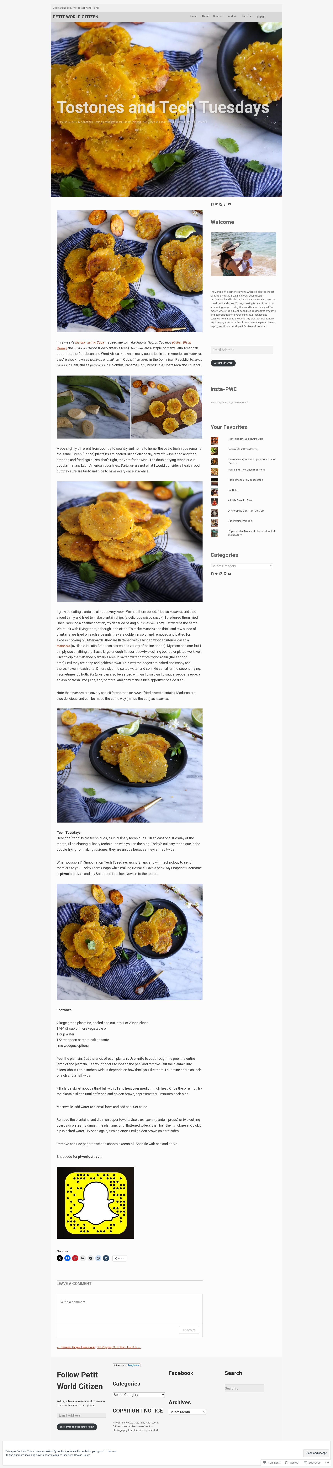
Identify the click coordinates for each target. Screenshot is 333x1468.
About (205, 16)
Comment (189, 1330)
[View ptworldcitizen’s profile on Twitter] (216, 204)
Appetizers (87, 121)
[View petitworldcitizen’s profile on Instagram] (220, 204)
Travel (245, 16)
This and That (139, 121)
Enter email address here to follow (77, 1427)
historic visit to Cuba (89, 342)
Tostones (201, 121)
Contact (217, 16)
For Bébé (233, 490)
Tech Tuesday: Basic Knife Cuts (245, 438)
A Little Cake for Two (240, 500)
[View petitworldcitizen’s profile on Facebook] (212, 204)
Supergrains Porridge (240, 520)
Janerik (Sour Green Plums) (243, 449)
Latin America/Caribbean (109, 121)
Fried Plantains (167, 121)
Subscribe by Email (223, 363)
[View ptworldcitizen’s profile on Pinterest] (225, 204)
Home (193, 16)
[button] (93, 407)
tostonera (63, 646)
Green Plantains (186, 121)
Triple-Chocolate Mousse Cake (245, 479)
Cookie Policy (82, 1455)
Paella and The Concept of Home (246, 469)
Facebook (181, 1373)
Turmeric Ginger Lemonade (76, 1347)
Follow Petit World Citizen (80, 1380)
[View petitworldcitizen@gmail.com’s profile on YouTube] (229, 204)
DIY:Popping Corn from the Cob (119, 1347)
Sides (127, 121)
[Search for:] (267, 17)
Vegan (151, 121)
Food (230, 16)
